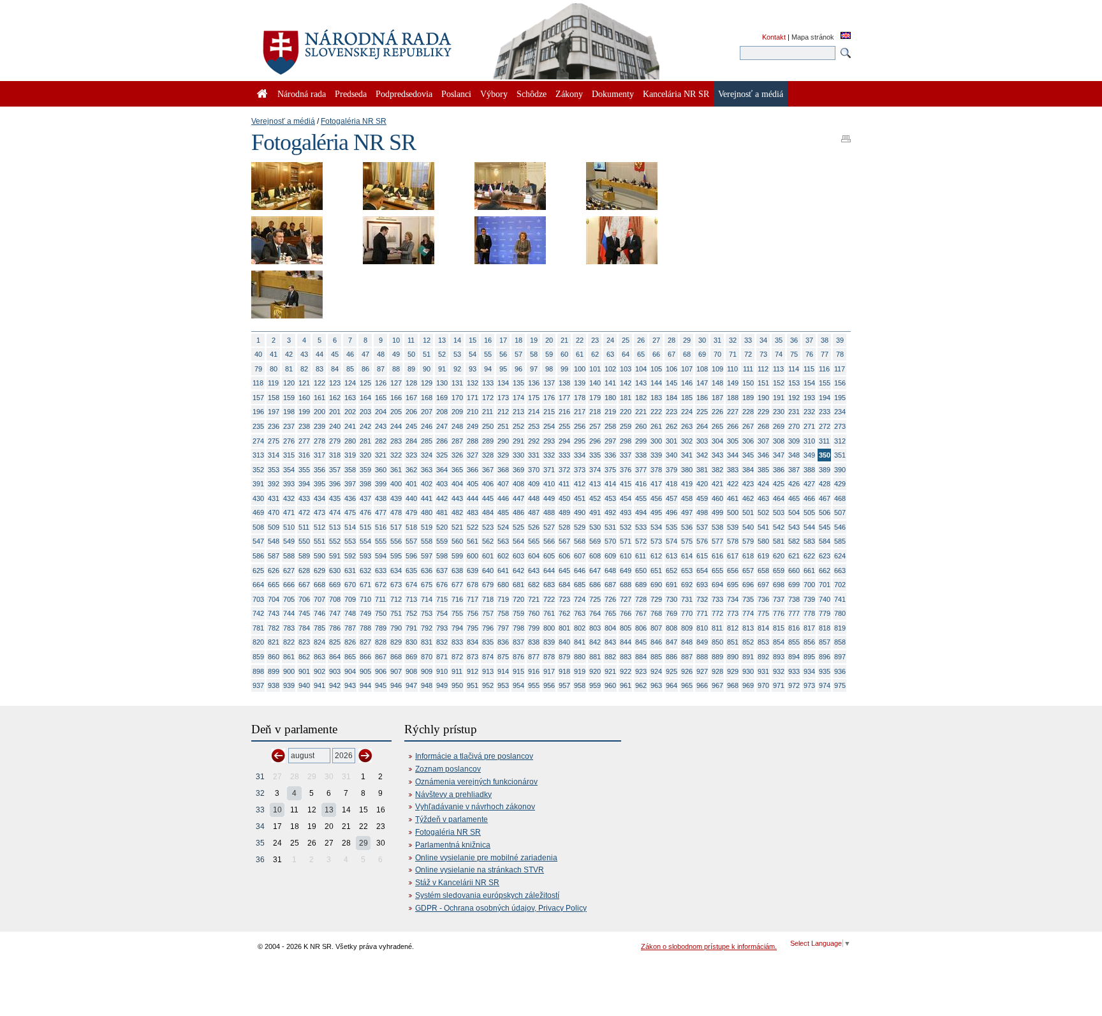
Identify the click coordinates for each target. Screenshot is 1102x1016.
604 (534, 556)
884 (641, 657)
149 (732, 383)
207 (426, 411)
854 (778, 642)
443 (457, 498)
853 (763, 642)
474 (335, 512)
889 (717, 657)
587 (273, 556)
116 (824, 369)
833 (457, 642)
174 (518, 397)
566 (549, 541)
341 (687, 455)
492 (610, 512)
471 (289, 512)
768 (656, 613)
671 (365, 584)
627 (289, 570)
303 (702, 441)
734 (732, 599)
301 (671, 441)
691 (671, 584)
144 (656, 383)
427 (809, 484)
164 (365, 397)
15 (472, 340)
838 (534, 642)
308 (778, 441)
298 (625, 441)
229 (763, 411)
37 (809, 340)
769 (671, 613)
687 (610, 584)
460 (717, 498)
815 (778, 628)
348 (794, 455)
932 (778, 671)
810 (702, 628)
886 (671, 657)
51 (426, 354)
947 (411, 685)
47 (365, 354)
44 (319, 354)
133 (488, 383)
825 (335, 642)
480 (426, 512)
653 (687, 570)
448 (534, 498)
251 (503, 426)
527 (549, 527)
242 (365, 426)
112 (763, 369)
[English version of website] (846, 36)
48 (381, 354)
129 (426, 383)
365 (457, 470)
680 (503, 584)
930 (748, 671)
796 (488, 628)
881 (595, 657)
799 (534, 628)
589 (304, 556)
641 (503, 570)
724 (579, 599)
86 (365, 369)
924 (656, 671)
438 (380, 498)
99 (564, 369)
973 (809, 685)
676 (442, 584)
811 (717, 628)
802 (579, 628)
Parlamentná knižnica (452, 844)
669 (335, 584)
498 (702, 512)
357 (335, 470)
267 (748, 426)
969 (748, 685)
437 (365, 498)
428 (824, 484)
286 (442, 441)
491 (595, 512)
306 (748, 441)
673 (396, 584)
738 (794, 599)
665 (273, 584)
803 (595, 628)
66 (656, 354)
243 (380, 426)
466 (809, 498)
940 (304, 685)
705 (289, 599)
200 (319, 411)
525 (518, 527)
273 (840, 426)
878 (549, 657)
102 (610, 369)
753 (426, 613)
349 (809, 455)
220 (625, 411)
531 (610, 527)
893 (778, 657)
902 (319, 671)
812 (732, 628)
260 (641, 426)
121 (304, 383)
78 (840, 354)
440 (411, 498)
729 (656, 599)
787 (350, 628)
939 (289, 685)
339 (656, 455)
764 (595, 613)
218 (595, 411)
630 (335, 570)
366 (472, 470)
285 (426, 441)
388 (809, 470)
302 (687, 441)
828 (380, 642)
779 (824, 613)
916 (534, 671)
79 (258, 369)
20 (549, 340)
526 (534, 527)
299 (641, 441)
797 (503, 628)
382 (717, 470)
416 (641, 484)
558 (426, 541)
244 (396, 426)
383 (732, 470)
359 (365, 470)
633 (380, 570)
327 (472, 455)
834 (472, 642)
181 (625, 397)
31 (717, 340)
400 (396, 484)
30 (702, 340)
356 (319, 470)
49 (396, 354)
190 (763, 397)
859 (258, 657)
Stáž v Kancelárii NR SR (457, 882)
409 (534, 484)
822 (289, 642)
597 (426, 556)
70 (717, 354)
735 (748, 599)
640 (488, 570)
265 (717, 426)
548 (273, 541)
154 (809, 383)
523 (488, 527)
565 (534, 541)
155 (824, 383)
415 (625, 484)
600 (472, 556)
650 (641, 570)
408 (518, 484)
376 (625, 470)
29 (687, 340)
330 (518, 455)
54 (472, 354)
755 (457, 613)
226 (717, 411)
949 (442, 685)
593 (365, 556)
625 (258, 570)
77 (824, 354)
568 (579, 541)
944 (365, 685)
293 (549, 441)
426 (794, 484)
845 (641, 642)
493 (625, 512)
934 (809, 671)
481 (442, 512)
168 (426, 397)
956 (549, 685)
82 (304, 369)
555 (380, 541)
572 (641, 541)
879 (564, 657)
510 (289, 527)
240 (335, 426)
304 (717, 441)
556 (396, 541)
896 (824, 657)
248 (457, 426)
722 (549, 599)
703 (258, 599)
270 (794, 426)
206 (411, 411)
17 (503, 340)
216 (564, 411)
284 (411, 441)
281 (365, 441)
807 (656, 628)
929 (732, 671)
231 (794, 411)
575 (687, 541)
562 (488, 541)
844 (625, 642)
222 (656, 411)
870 (426, 657)
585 (840, 541)
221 (641, 411)
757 (488, 613)
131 (457, 383)
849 (702, 642)
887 (687, 657)
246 (426, 426)
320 (365, 455)
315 (289, 455)
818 (824, 628)
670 (350, 584)
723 (564, 599)
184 (671, 397)
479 (411, 512)
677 (457, 584)
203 (365, 411)
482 (457, 512)
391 (258, 484)
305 (732, 441)
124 (350, 383)
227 (732, 411)
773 (732, 613)
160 (304, 397)
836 (503, 642)
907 (396, 671)
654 (702, 570)
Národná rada (301, 94)
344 (732, 455)
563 (503, 541)
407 (503, 484)
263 (687, 426)
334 (579, 455)
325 (442, 455)
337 (625, 455)
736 (763, 599)
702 (840, 584)
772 (717, 613)
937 (258, 685)
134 (503, 383)
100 (579, 369)
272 (824, 426)
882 (610, 657)
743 (273, 613)
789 (380, 628)
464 (778, 498)
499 (717, 512)
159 (289, 397)
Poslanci (456, 94)
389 (824, 470)
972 (794, 685)
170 (457, 397)
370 (534, 470)
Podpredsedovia (404, 94)
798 (518, 628)
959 (595, 685)
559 (442, 541)
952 (488, 685)
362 (411, 470)
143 (641, 383)
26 (641, 340)
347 (778, 455)
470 (273, 512)
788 (365, 628)
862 (304, 657)
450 (564, 498)
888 (702, 657)
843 (610, 642)
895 (809, 657)
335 (595, 455)
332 (549, 455)
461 (732, 498)
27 (656, 340)
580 (763, 541)
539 (732, 527)
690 (656, 584)
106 (671, 369)
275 (273, 441)
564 (518, 541)
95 (503, 369)
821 (273, 642)
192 (794, 397)
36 (794, 340)
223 (671, 411)
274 (258, 441)
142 (625, 383)
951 (472, 685)
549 (289, 541)
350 (824, 455)
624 (840, 556)
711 (380, 599)
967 (717, 685)
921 (610, 671)
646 (579, 570)
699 (794, 584)
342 (702, 455)
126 (380, 383)
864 (335, 657)
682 (534, 584)
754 (442, 613)
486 (518, 512)
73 (763, 354)
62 (595, 354)
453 (610, 498)
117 (839, 369)
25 (625, 340)
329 (503, 455)
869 (411, 657)
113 (778, 369)
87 (381, 369)
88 (396, 369)
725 (595, 599)
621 (794, 556)
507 (840, 512)
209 (457, 411)
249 (472, 426)
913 (488, 671)
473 (319, 512)
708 (335, 599)
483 (472, 512)
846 (656, 642)
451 (579, 498)
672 (380, 584)
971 (778, 685)
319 (350, 455)
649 (625, 570)
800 (549, 628)
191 (778, 397)
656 (732, 570)
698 (778, 584)
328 (488, 455)
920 (595, 671)
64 (625, 354)
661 (809, 570)
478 (396, 512)
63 (610, 354)
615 (702, 556)
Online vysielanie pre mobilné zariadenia (486, 857)
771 (702, 613)
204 (380, 411)
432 (289, 498)
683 (549, 584)
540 (748, 527)
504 (794, 512)
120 (289, 383)
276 (289, 441)
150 (748, 383)
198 (289, 411)
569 (595, 541)
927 (702, 671)
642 (518, 570)
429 (840, 484)
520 (442, 527)
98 (549, 369)
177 (564, 397)
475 (350, 512)
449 (549, 498)
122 (319, 383)
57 (518, 354)
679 (488, 584)
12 (426, 340)
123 (335, 383)
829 (396, 642)
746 (319, 613)
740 (824, 599)
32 (733, 340)
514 (350, 527)
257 (595, 426)
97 (534, 369)
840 (564, 642)
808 (671, 628)
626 (273, 570)
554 (365, 541)
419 (687, 484)
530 (595, 527)
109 (717, 369)
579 (748, 541)
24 (610, 340)
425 (778, 484)
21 (564, 340)
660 (794, 570)
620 (778, 556)
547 (258, 541)
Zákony (569, 94)
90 (426, 369)
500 (732, 512)
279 (335, 441)
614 (687, 556)
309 (794, 441)
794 (457, 628)
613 (671, 556)
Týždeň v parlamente (451, 819)
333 (564, 455)
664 (258, 584)
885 (656, 657)
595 (396, 556)
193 (809, 397)
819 (840, 628)
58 (534, 354)
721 (534, 599)
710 (365, 599)
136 (534, 383)
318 (335, 455)
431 (273, 498)
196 (258, 411)
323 (411, 455)
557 (411, 541)
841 (579, 642)
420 (702, 484)
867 (380, 657)
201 (335, 411)
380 (687, 470)
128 (411, 383)
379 (671, 470)
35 (778, 340)
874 (488, 657)
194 (824, 397)
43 (304, 354)
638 (457, 570)
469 (258, 512)
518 (411, 527)
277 (304, 441)
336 (610, 455)
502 (763, 512)
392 (273, 484)
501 (748, 512)
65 (641, 354)
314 (273, 455)
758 (503, 613)
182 (641, 397)
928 (717, 671)
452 (595, 498)
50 (411, 354)
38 (824, 340)
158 (273, 397)
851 (732, 642)
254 (549, 426)
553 (350, 541)
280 (350, 441)
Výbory (494, 94)
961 (625, 685)
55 (488, 354)
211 (487, 411)
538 (717, 527)
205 (396, 411)
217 (579, 411)
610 (625, 556)
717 (472, 599)
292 (534, 441)
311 (824, 441)
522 (472, 527)
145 (671, 383)
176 (549, 397)
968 (732, 685)
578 (732, 541)
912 (472, 671)
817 (809, 628)
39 (840, 340)
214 (534, 411)
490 (579, 512)
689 (641, 584)
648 (610, 570)
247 (442, 426)
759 (518, 613)
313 (258, 455)
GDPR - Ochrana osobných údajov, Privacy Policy (501, 908)
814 (763, 628)
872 (457, 657)
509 (273, 527)
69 (702, 354)
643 (534, 570)
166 (396, 397)
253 (534, 426)
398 (365, 484)
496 (671, 512)
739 (809, 599)
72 (748, 354)
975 (840, 685)
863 (319, 657)
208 (442, 411)
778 (809, 613)
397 (350, 484)
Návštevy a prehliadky (453, 794)
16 (488, 340)
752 (411, 613)
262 (671, 426)
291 (518, 441)
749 (365, 613)
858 (840, 642)
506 (824, 512)
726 (610, 599)
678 (472, 584)
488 (549, 512)
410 (549, 484)
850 (717, 642)
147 (702, 383)
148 (717, 383)
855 (794, 642)
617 (732, 556)
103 (625, 369)
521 (457, 527)
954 (518, 685)
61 (580, 354)
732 (702, 599)
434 (319, 498)
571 (625, 541)
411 (564, 484)
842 (595, 642)
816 (794, 628)
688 (625, 584)
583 (809, 541)
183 (656, 397)
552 (335, 541)
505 (809, 512)
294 (564, 441)
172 (488, 397)
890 (732, 657)
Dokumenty (613, 94)
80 (273, 369)
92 (457, 369)
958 (579, 685)
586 (258, 556)
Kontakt (774, 37)
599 (457, 556)
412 (579, 484)
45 (335, 354)
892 (763, 657)
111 (748, 369)
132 (472, 383)
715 (442, 599)
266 (732, 426)
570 (610, 541)
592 (350, 556)
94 (488, 369)
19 (534, 340)
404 (457, 484)
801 (564, 628)
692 (687, 584)
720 (518, 599)
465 (794, 498)
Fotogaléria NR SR (353, 121)
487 (534, 512)
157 (258, 397)
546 (840, 527)
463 (763, 498)
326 (457, 455)
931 (763, 671)
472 (304, 512)
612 (656, 556)
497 (687, 512)
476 (365, 512)
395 (319, 484)
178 (579, 397)
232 (809, 411)
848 (687, 642)
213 (518, 411)
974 (824, 685)
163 (350, 397)
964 (671, 685)
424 (763, 484)
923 (641, 671)
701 (824, 584)
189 (748, 397)
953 (503, 685)
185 (687, 397)
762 (564, 613)
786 (335, 628)
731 (687, 599)
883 (625, 657)
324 (426, 455)
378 (656, 470)
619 (763, 556)
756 (472, 613)
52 (442, 354)
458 (687, 498)
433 (304, 498)
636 (426, 570)
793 (442, 628)
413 (595, 484)
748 (350, 613)
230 (778, 411)
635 (411, 570)
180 (610, 397)
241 (350, 426)
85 (350, 369)
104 (641, 369)
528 (564, 527)
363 (426, 470)
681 (518, 584)
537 (702, 527)
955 (534, 685)
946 (396, 685)
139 (579, 383)
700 (809, 584)
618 (748, 556)
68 (687, 354)
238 (304, 426)
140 (595, 383)
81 (289, 369)
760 (534, 613)
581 (778, 541)
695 (732, 584)
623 (824, 556)
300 (656, 441)
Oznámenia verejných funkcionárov (476, 781)
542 (778, 527)
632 (365, 570)
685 (579, 584)
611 (640, 556)
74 (778, 354)
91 (442, 369)
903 (335, 671)
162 (335, 397)
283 (396, 441)
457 (671, 498)
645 (564, 570)
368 (503, 470)
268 (763, 426)
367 (488, 470)
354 (289, 470)
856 (809, 642)
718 (488, 599)
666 (289, 584)
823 (304, 642)
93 (472, 369)
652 (671, 570)
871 (442, 657)
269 (778, 426)
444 (472, 498)
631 (350, 570)
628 (304, 570)
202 (350, 411)
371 (549, 470)
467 (824, 498)
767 (641, 613)
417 (656, 484)
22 (580, 340)
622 (809, 556)
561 (472, 541)
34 (763, 340)
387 (794, 470)
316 (304, 455)
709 (350, 599)
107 (687, 369)
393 (289, 484)
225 (702, 411)
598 (442, 556)
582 (794, 541)
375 (610, 470)
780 (840, 613)
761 (549, 613)
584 (824, 541)
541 (763, 527)
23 (595, 340)
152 (778, 383)
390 (840, 470)
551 (319, 541)
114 (793, 369)
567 (564, 541)
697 (763, 584)
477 (380, 512)
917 (549, 671)
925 (671, 671)
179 (595, 397)
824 (319, 642)
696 (748, 584)
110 (732, 369)
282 (380, 441)
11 (411, 340)
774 (748, 613)
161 (319, 397)
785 (319, 628)
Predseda (351, 94)
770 (687, 613)
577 (717, 541)
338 (641, 455)
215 (549, 411)
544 (809, 527)
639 (472, 570)
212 (503, 411)
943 (350, 685)
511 (303, 527)
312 (840, 441)
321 (380, 455)
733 (717, 599)
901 (304, 671)
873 (472, 657)
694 (717, 584)
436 (350, 498)
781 (258, 628)
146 (687, 383)
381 (702, 470)
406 (488, 484)
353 (273, 470)
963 (656, 685)
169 (442, 397)
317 (319, 455)
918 (564, 671)
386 (778, 470)
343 (717, 455)
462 (748, 498)
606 (564, 556)
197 (273, 411)
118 (258, 383)
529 (579, 527)
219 (610, 411)
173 (503, 397)
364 (442, 470)
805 (625, 628)
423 (748, 484)
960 (610, 685)
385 (763, 470)
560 (457, 541)
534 (656, 527)
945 (380, 685)
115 (809, 369)
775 (763, 613)
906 (380, 671)
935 (824, 671)
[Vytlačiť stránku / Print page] (846, 134)
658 (763, 570)
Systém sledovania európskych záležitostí (487, 895)
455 (641, 498)
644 (549, 570)
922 (625, 671)
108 (702, 369)
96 (518, 369)
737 (778, 599)
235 (258, 426)
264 (702, 426)
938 (273, 685)
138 (564, 383)
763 (579, 613)
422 (732, 484)
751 (396, 613)
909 (426, 671)
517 (396, 527)
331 (534, 455)
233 (824, 411)
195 (840, 397)
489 (564, 512)
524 (503, 527)
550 (304, 541)
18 (518, 340)
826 (350, 642)
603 (518, 556)
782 (273, 628)
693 (702, 584)
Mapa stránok (812, 37)
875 (503, 657)
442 (442, 498)
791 (411, 628)
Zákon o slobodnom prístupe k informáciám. (709, 946)
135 (518, 383)
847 (671, 642)
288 (472, 441)
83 (319, 369)
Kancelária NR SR (676, 94)
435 (335, 498)
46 (350, 354)
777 (794, 613)
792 (426, 628)
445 (488, 498)
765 (610, 613)
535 (671, 527)
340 (671, 455)
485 (503, 512)
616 (717, 556)
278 (319, 441)
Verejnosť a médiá (283, 121)
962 (641, 685)
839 (549, 642)
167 (411, 397)
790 (396, 628)
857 (824, 642)
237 (289, 426)
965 (687, 685)
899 (273, 671)
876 (518, 657)
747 (335, 613)
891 (748, 657)
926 (687, 671)
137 (549, 383)
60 (564, 354)
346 (763, 455)
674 (411, 584)
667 (304, 584)
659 (778, 570)
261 (656, 426)
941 (319, 685)
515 (365, 527)
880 (579, 657)
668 (319, 584)
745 (304, 613)
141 (610, 383)
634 (396, 570)
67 (671, 354)
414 (610, 484)
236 (273, 426)
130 (442, 383)
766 (625, 613)
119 (273, 383)
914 (503, 671)
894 (794, 657)
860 (273, 657)
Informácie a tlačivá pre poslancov (474, 756)
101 (595, 369)
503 (778, 512)
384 (748, 470)
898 (258, 671)
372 (564, 470)
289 (488, 441)
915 (518, 671)
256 (579, 426)
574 (671, 541)
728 (641, 599)
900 (289, 671)
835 (488, 642)
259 (625, 426)
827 (365, 642)
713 (411, 599)
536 (687, 527)
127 (396, 383)
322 (396, 455)
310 (809, 441)
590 (319, 556)
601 (488, 556)
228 (748, 411)
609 (610, 556)
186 (702, 397)
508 (258, 527)
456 (656, 498)
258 (610, 426)
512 (319, 527)
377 (641, 470)
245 (411, 426)
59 (549, 354)
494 (641, 512)
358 (350, 470)
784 (304, 628)
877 (534, 657)
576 (702, 541)
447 (518, 498)
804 (610, 628)
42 (289, 354)
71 (733, 354)
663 (840, 570)
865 (350, 657)
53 (457, 354)
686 (595, 584)
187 (717, 397)
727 (625, 599)
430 (258, 498)
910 (442, 671)
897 (840, 657)
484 (488, 512)
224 (687, 411)
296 (595, 441)
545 (824, 527)
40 (258, 354)
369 (518, 470)
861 (289, 657)
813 (748, 628)
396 (335, 484)
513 (335, 527)
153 (794, 383)
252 (518, 426)
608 (595, 556)
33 (748, 340)
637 (442, 570)
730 (671, 599)
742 (258, 613)
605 (549, 556)
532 (625, 527)
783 (289, 628)
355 (304, 470)
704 (273, 599)
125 (365, 383)
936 (840, 671)
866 (365, 657)
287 (457, 441)
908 (411, 671)
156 (840, 383)
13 (442, 340)
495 (656, 512)
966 (702, 685)
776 (778, 613)
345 (748, 455)
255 (564, 426)
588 (289, 556)
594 (380, 556)
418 (671, 484)
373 (579, 470)
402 (426, 484)
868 (396, 657)
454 (625, 498)
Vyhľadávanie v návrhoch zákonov (475, 806)
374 (595, 470)
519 (426, 527)
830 (411, 642)
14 (457, 340)
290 (503, 441)
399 (380, 484)
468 (840, 498)
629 (319, 570)
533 (641, 527)
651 (656, 570)
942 (335, 685)
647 (595, 570)
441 (426, 498)
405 (472, 484)
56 (503, 354)
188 (732, 397)
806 (641, 628)
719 (503, 599)
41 (273, 354)
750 (380, 613)
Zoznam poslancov (448, 769)
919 (579, 671)
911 (457, 671)
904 (350, 671)
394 (304, 484)
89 (411, 369)
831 (426, 642)
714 (426, 599)
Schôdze (532, 94)
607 (579, 556)
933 (794, 671)
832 (442, 642)
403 (442, 484)
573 (656, 541)
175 (534, 397)
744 (289, 613)
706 (304, 599)
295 (579, 441)
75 (794, 354)
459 (702, 498)
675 (426, 584)
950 (457, 685)
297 (610, 441)
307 (763, 441)
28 (671, 340)
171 (472, 397)
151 (763, 383)
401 (411, 484)
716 (457, 599)
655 (717, 570)
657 (748, 570)
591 (335, 556)
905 (365, 671)
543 (794, 527)
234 (840, 411)
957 (564, 685)
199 (304, 411)
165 (380, 397)
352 (258, 470)
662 (824, 570)
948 (426, 685)
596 (411, 556)
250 (488, 426)
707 (319, 599)
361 (396, 470)
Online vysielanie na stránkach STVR (479, 869)
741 (840, 599)
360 (380, 470)
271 (809, 426)
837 (518, 642)
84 (335, 369)
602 (503, 556)
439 (396, 498)
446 (503, 498)
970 (763, 685)
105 (656, 369)
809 (687, 628)
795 (472, 628)
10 (396, 340)
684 (564, 584)
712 (396, 599)
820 (258, 642)
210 (472, 411)
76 (809, 354)
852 (748, 642)
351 (840, 455)
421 (717, 484)
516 (380, 527)
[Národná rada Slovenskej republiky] (398, 45)
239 (319, 426)
